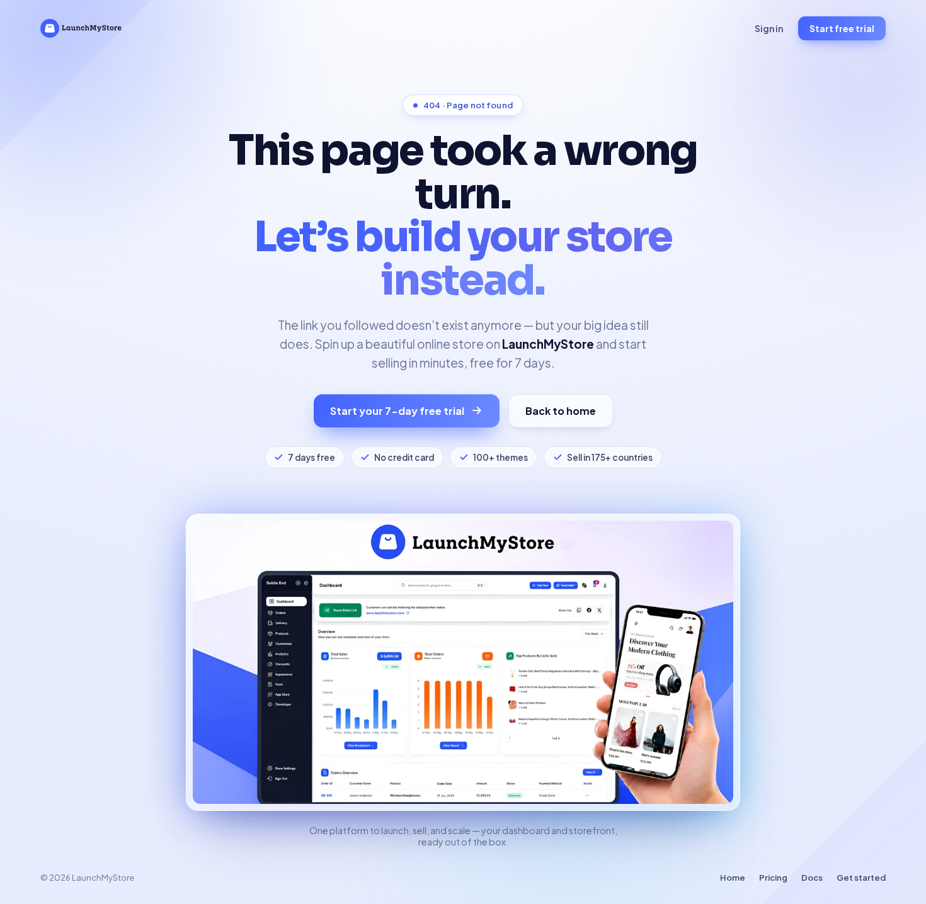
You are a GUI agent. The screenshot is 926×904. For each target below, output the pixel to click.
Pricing (773, 878)
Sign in (769, 28)
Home (732, 878)
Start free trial (841, 28)
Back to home (560, 410)
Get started (861, 878)
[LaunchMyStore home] (81, 28)
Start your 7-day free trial (397, 410)
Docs (812, 878)
